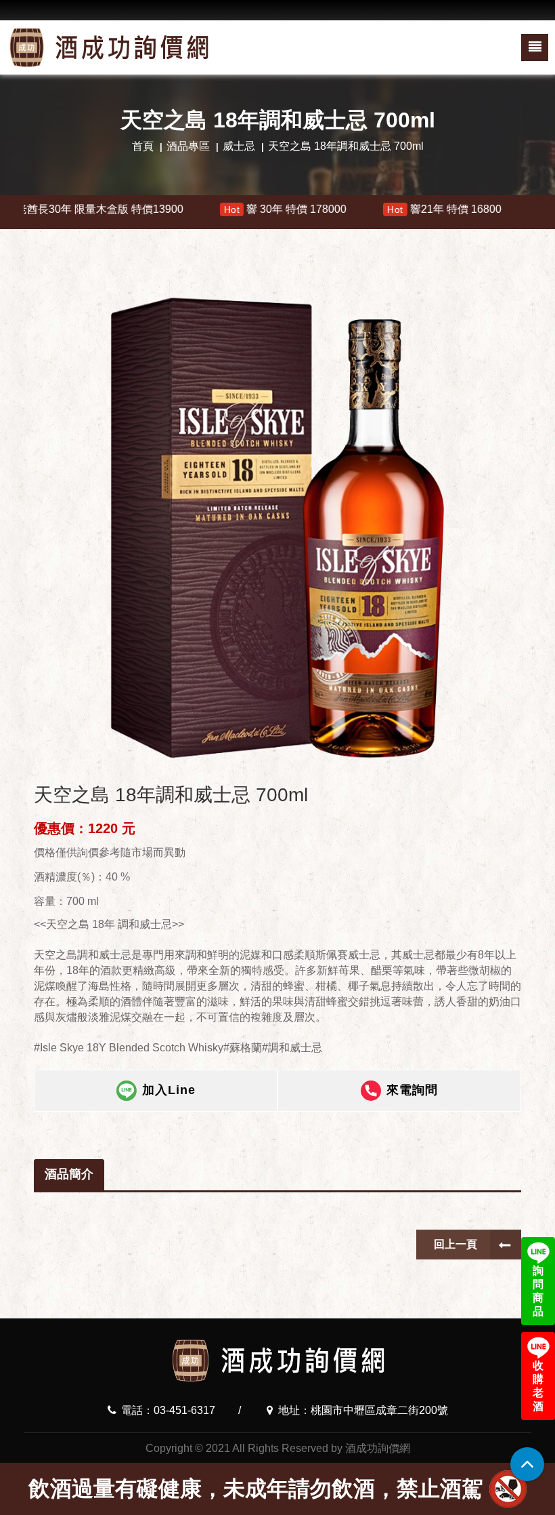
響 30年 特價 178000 (215, 209)
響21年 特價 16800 (374, 209)
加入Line (169, 1090)
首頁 (143, 146)
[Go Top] (527, 1464)
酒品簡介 (69, 1174)
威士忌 (239, 146)
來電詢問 (412, 1090)
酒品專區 (188, 146)
